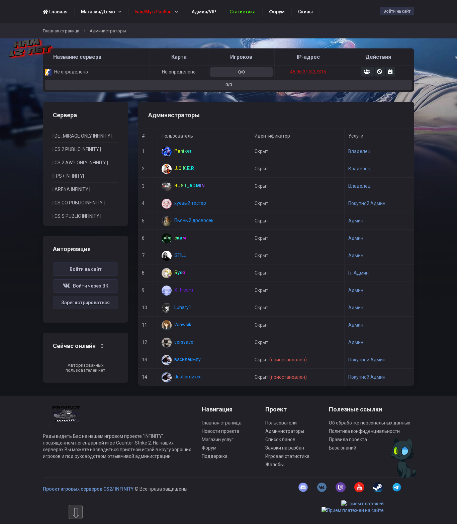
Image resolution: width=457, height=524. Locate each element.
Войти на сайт (396, 11)
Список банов (280, 439)
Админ (355, 220)
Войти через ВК (89, 286)
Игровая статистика (287, 456)
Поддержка (214, 456)
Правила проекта (348, 439)
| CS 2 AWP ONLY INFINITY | (80, 162)
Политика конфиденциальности (364, 431)
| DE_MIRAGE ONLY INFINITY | (82, 136)
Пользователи (281, 422)
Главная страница (61, 30)
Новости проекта (220, 431)
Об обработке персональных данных (369, 422)
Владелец (359, 151)
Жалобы (274, 464)
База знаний (342, 448)
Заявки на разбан (284, 448)
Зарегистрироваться (85, 302)
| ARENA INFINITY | (71, 189)
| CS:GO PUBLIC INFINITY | (79, 202)
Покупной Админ (366, 203)
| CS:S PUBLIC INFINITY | (77, 216)
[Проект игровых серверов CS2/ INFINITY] (66, 419)
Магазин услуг (218, 439)
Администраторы (284, 431)
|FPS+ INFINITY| (68, 176)
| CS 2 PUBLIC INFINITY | (77, 149)
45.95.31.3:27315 (308, 71)
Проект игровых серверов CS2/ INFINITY (88, 489)
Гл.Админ (358, 273)
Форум (209, 448)
